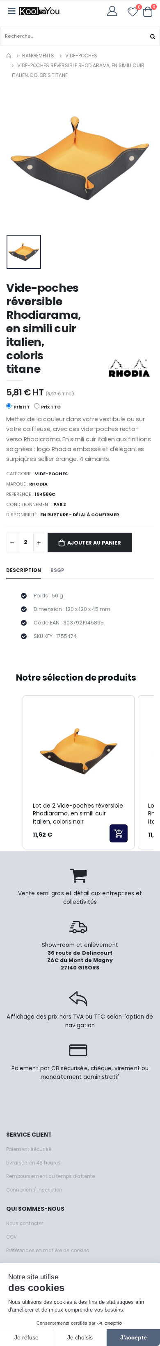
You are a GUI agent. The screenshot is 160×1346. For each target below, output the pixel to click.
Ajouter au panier (94, 542)
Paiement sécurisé (28, 1149)
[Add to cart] (119, 833)
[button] (148, 11)
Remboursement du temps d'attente (50, 1176)
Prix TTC (50, 407)
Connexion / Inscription (34, 1190)
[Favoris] (133, 13)
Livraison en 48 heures (33, 1163)
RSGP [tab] (57, 570)
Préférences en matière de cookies (47, 1250)
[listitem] (79, 772)
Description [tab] (23, 570)
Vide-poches (81, 55)
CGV (11, 1237)
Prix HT (21, 407)
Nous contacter (24, 1223)
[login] (114, 11)
